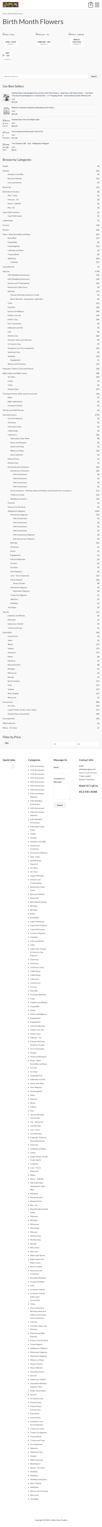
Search (94, 76)
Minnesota (12, 673)
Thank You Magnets (18, 595)
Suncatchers (8, 702)
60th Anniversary (20, 486)
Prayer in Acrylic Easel (16, 507)
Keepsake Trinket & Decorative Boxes (18, 368)
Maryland (11, 661)
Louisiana (34, 1164)
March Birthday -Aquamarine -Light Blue (26, 299)
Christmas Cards (14, 426)
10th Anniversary (20, 518)
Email (57, 767)
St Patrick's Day (14, 344)
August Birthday (37, 876)
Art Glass (11, 377)
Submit (60, 805)
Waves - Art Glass (10, 728)
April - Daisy (12, 195)
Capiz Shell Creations (11, 212)
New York (34, 1251)
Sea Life (6, 612)
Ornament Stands (15, 405)
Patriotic (11, 503)
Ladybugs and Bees (16, 250)
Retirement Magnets (18, 587)
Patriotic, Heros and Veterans (20, 340)
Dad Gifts (11, 307)
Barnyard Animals (15, 178)
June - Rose (35, 1130)
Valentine (14, 599)
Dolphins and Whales (16, 615)
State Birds (7, 632)
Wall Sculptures (9, 723)
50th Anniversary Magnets (24, 535)
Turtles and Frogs (15, 628)
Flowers (6, 230)
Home (5, 14)
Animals (6, 171)
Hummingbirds (14, 246)
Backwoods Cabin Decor (17, 287)
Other (10, 385)
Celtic (10, 303)
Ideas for (6, 271)
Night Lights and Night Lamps (15, 373)
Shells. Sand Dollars (38, 1391)
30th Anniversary (20, 526)
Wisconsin (12, 697)
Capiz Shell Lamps (15, 216)
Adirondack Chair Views (19, 438)
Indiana (11, 648)
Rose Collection (16, 455)
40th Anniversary (20, 478)
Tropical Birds (13, 254)
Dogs (32, 998)
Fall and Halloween (17, 559)
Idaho (10, 640)
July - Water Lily (36, 1122)
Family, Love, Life (14, 315)
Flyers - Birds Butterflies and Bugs (16, 234)
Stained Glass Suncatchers (19, 714)
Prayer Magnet (16, 580)
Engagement (15, 360)
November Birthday (38, 1278)
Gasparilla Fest (9, 267)
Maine (10, 656)
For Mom (14, 567)
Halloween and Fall (15, 328)
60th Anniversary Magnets (24, 539)
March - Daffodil (14, 203)
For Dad (13, 563)
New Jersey (34, 1247)
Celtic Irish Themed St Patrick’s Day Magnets (38, 952)
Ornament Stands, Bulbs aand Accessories (20, 394)
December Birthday (38, 994)
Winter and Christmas (17, 364)
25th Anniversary (20, 474)
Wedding (11, 356)
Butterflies (12, 238)
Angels (5, 166)
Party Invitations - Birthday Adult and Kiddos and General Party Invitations (41, 490)
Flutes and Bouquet (18, 442)
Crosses (6, 225)
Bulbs (10, 397)
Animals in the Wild (15, 174)
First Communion (15, 323)
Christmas (12, 422)
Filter (6, 743)
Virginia (11, 689)
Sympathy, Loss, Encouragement (21, 348)
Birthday (11, 291)
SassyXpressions (10, 415)
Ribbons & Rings (17, 451)
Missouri (33, 1232)
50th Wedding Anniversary (19, 275)
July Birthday (35, 1126)
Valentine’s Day (14, 352)
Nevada (11, 677)
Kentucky (12, 652)
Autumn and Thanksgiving (18, 283)
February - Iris (13, 199)
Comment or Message (59, 780)
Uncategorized (9, 718)
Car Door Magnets (15, 418)
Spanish (33, 1394)
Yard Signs (12, 607)
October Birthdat (37, 1282)
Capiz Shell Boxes (37, 921)
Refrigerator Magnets (16, 511)
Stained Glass (13, 389)
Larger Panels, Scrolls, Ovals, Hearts (22, 710)
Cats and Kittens (15, 182)
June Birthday (36, 1133)
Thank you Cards (17, 495)
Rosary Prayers (19, 583)
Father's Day (13, 319)
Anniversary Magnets (19, 515)
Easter (13, 551)
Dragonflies (12, 242)
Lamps (10, 381)
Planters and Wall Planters (13, 410)
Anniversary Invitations (19, 471)
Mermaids (12, 620)
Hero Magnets (16, 571)
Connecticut (13, 636)
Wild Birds (12, 258)
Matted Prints (13, 459)
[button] (13, 766)
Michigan (11, 669)
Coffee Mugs (8, 220)
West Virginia (13, 693)
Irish (9, 332)
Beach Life (7, 187)
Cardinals (14, 262)
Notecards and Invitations (18, 467)
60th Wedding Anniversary (19, 279)
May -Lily (11, 207)
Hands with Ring (17, 446)
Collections (12, 435)
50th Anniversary (20, 482)
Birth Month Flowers (11, 192)
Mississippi (34, 1228)
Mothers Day (13, 336)
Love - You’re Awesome (19, 575)
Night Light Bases (15, 401)
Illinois (10, 644)
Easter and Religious (16, 311)
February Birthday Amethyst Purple (24, 295)
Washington (35, 1464)
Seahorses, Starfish (15, 624)
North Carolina (14, 681)
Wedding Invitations (18, 499)
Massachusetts (14, 665)
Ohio (10, 685)
